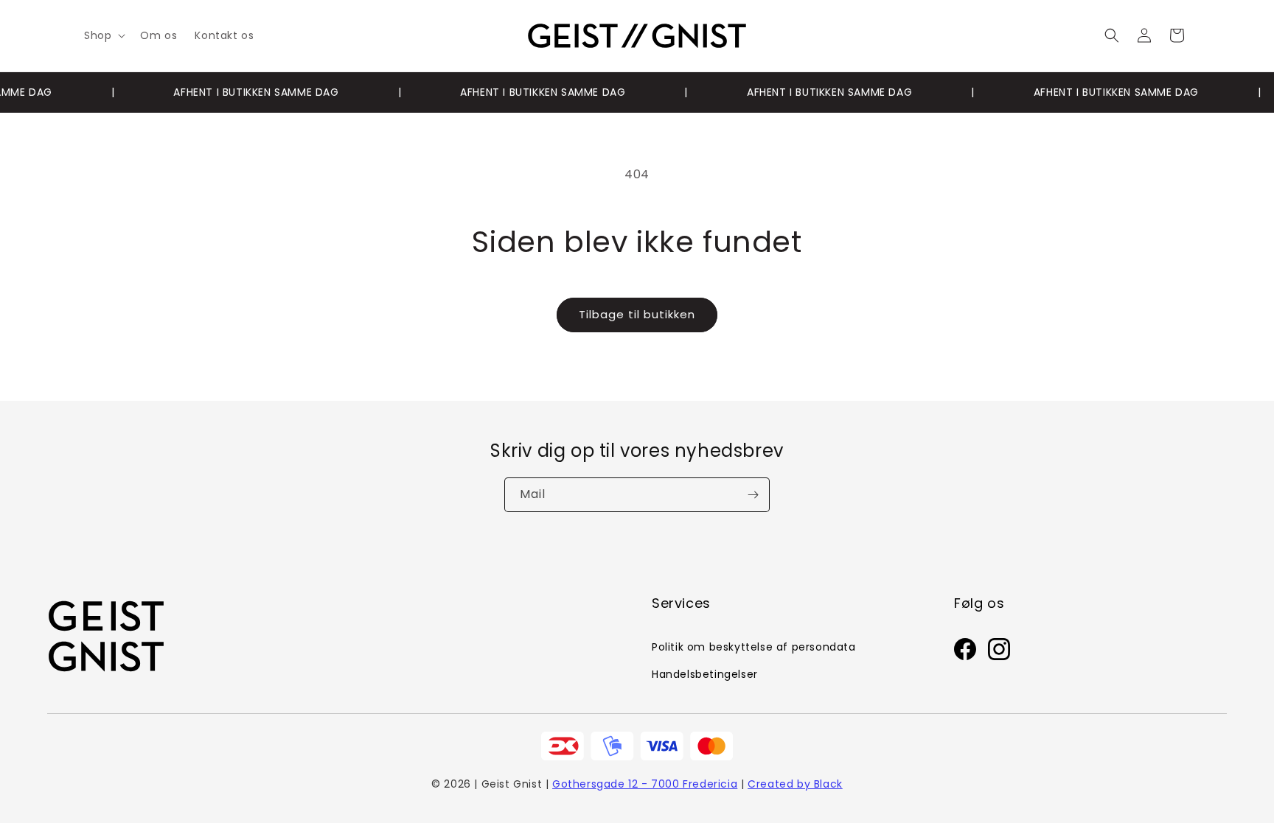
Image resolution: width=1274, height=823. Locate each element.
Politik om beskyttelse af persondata (754, 647)
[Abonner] (753, 494)
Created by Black (795, 784)
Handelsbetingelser (705, 674)
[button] (103, 35)
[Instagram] (999, 653)
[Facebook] (965, 653)
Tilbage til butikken (637, 314)
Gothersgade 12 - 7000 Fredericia (644, 784)
